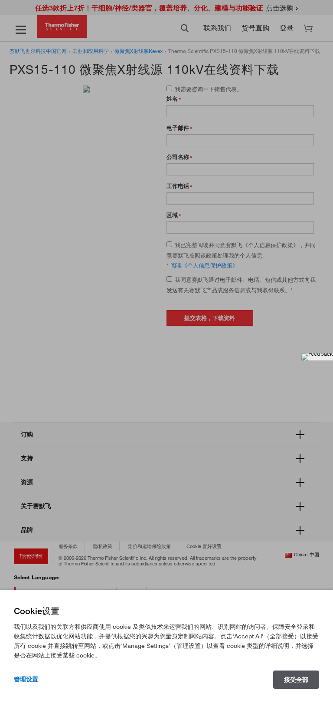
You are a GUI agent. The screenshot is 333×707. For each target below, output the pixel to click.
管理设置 (26, 679)
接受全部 (296, 680)
